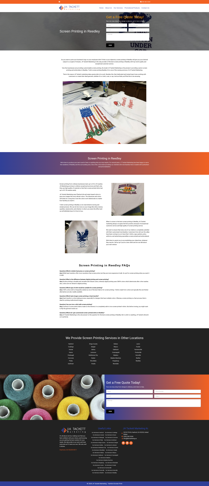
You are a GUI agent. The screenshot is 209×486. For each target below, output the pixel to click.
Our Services (118, 8)
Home (101, 8)
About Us (108, 8)
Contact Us (145, 8)
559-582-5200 (145, 2)
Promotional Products (132, 8)
